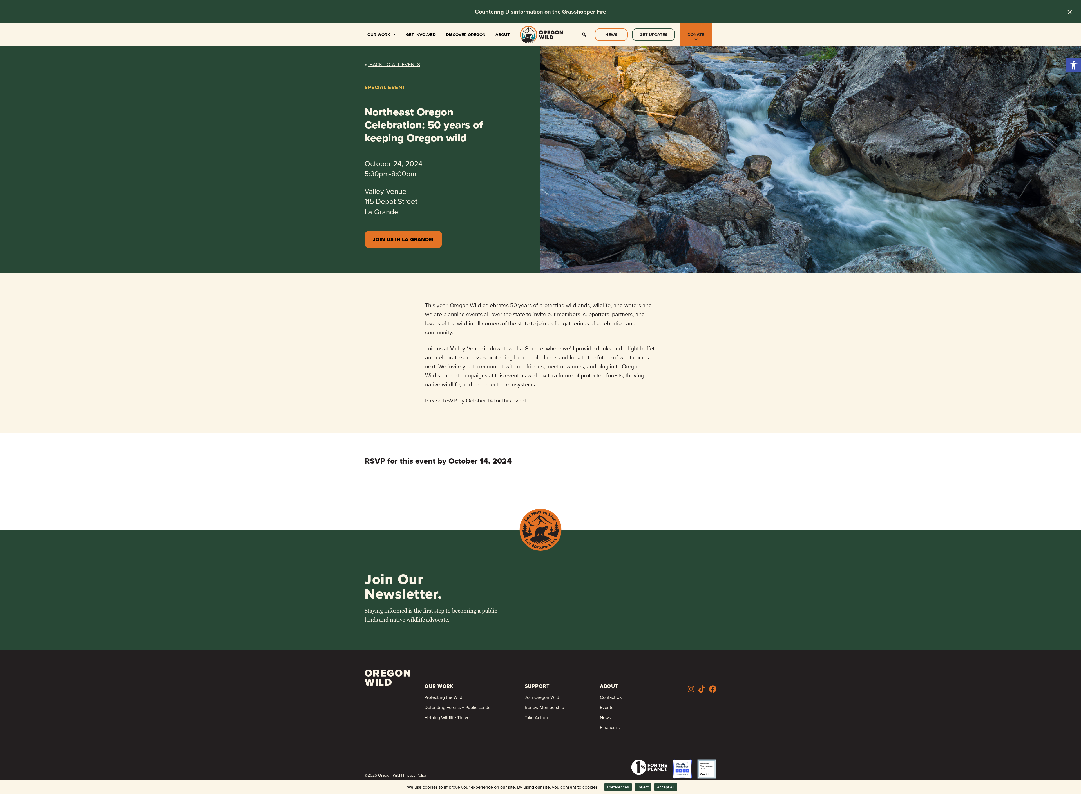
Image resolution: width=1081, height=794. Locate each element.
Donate (695, 35)
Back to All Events (392, 64)
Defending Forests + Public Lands (457, 707)
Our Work (378, 35)
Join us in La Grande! (403, 239)
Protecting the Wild (443, 697)
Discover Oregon (466, 35)
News (611, 35)
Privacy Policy (415, 775)
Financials (610, 727)
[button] (1073, 65)
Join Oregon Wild (542, 697)
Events (606, 707)
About (502, 35)
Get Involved (421, 35)
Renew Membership (544, 707)
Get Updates (653, 35)
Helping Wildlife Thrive (447, 717)
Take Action (536, 717)
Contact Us (611, 697)
